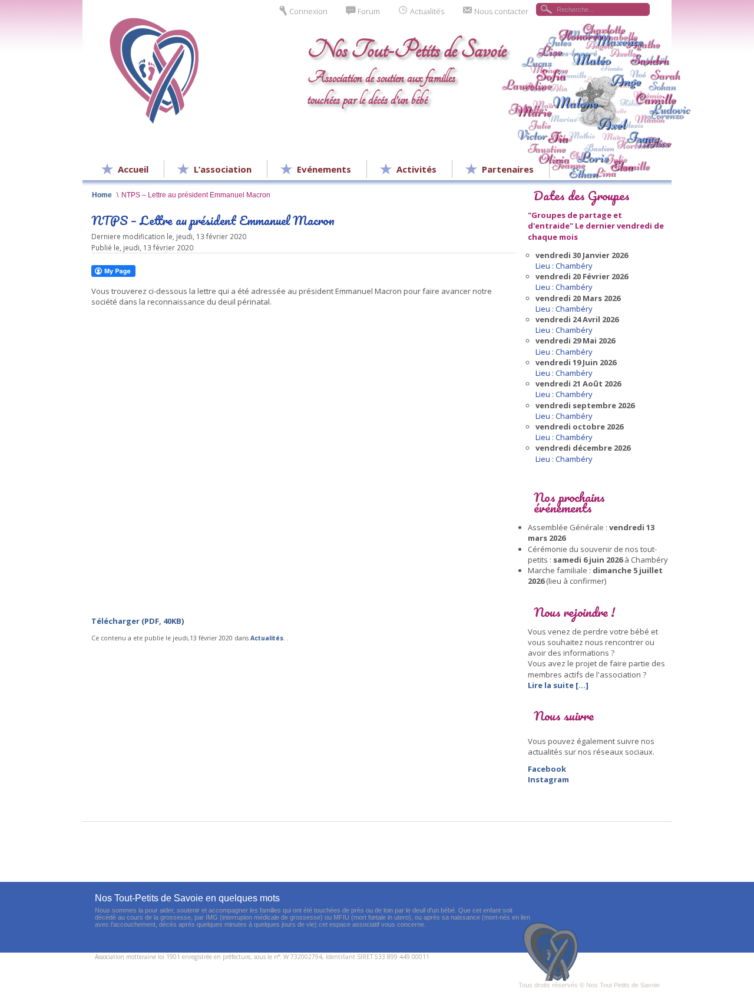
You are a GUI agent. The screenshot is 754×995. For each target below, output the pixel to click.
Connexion (308, 11)
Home (102, 195)
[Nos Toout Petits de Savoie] (554, 951)
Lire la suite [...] (558, 685)
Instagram (548, 779)
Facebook (547, 768)
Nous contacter (501, 11)
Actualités (427, 11)
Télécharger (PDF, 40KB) (137, 621)
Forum (369, 11)
